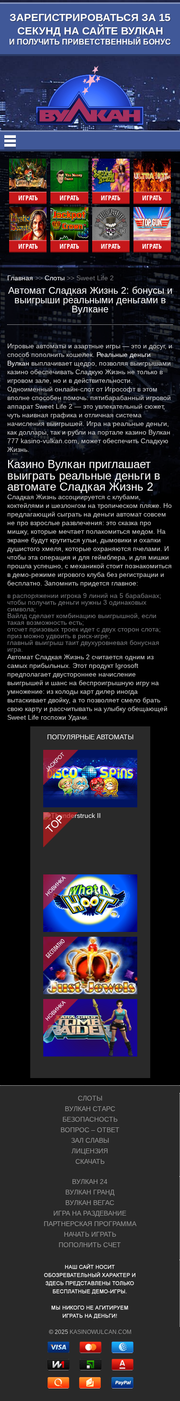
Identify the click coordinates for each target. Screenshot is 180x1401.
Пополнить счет (90, 1245)
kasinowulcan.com (101, 1332)
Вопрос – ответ (90, 1130)
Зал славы (90, 1140)
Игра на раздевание (89, 1213)
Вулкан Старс (90, 1109)
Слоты (90, 1098)
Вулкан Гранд (89, 1192)
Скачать (90, 1161)
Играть (28, 197)
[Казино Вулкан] (90, 95)
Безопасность (90, 1119)
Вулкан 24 (90, 1181)
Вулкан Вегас (89, 1202)
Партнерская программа (90, 1224)
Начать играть (90, 1234)
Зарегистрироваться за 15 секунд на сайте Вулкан (90, 28)
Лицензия (90, 1151)
